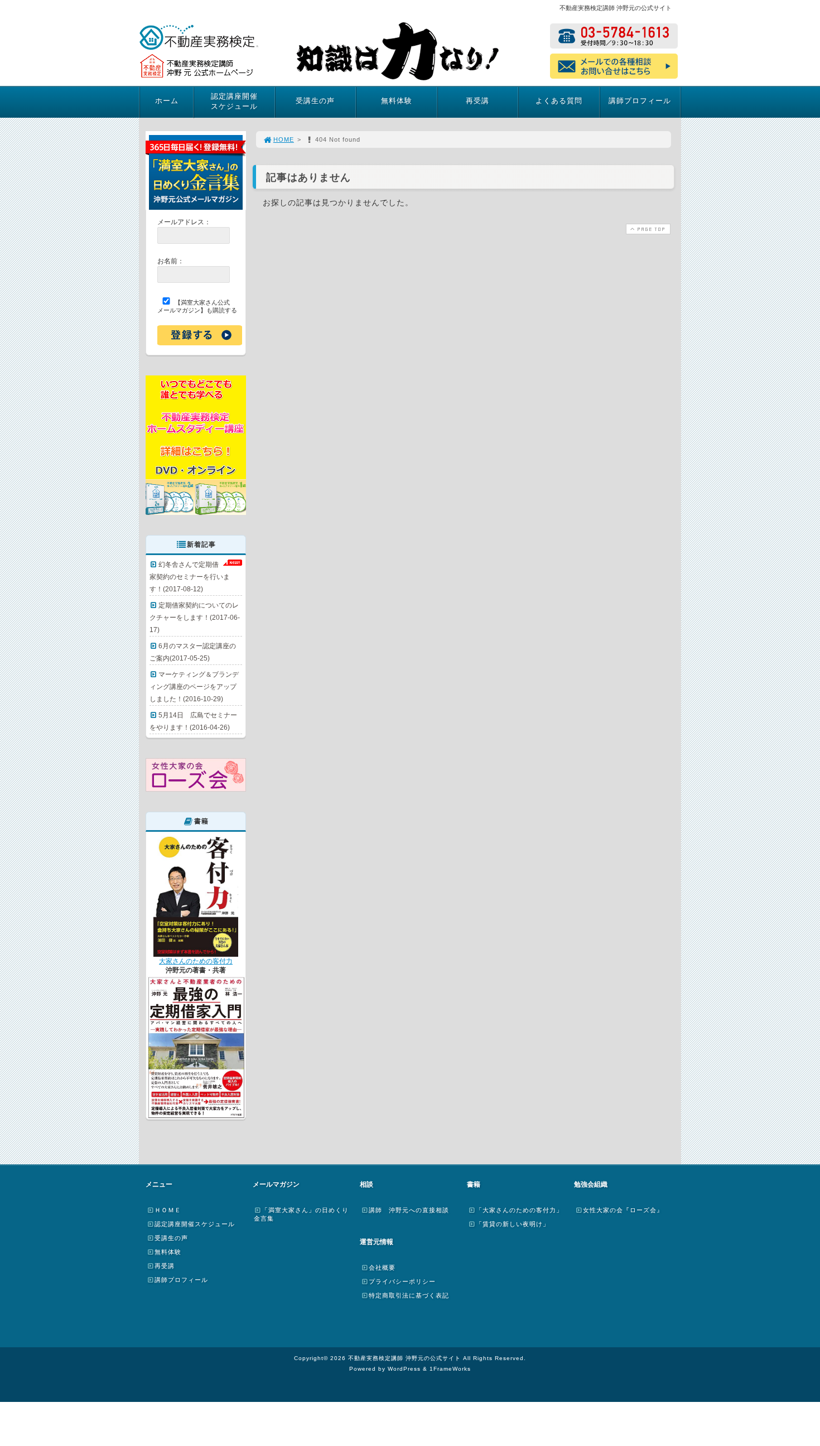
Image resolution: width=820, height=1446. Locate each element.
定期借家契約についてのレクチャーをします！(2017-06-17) (194, 617)
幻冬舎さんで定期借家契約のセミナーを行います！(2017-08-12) (189, 577)
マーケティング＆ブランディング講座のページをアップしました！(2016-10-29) (194, 687)
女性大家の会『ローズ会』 (623, 1210)
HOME (283, 139)
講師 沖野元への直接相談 (409, 1210)
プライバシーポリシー (402, 1281)
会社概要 (382, 1267)
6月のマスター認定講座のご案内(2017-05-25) (192, 652)
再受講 (477, 101)
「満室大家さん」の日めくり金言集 (301, 1214)
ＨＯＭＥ (168, 1210)
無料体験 (396, 101)
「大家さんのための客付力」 (519, 1210)
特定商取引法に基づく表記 (409, 1295)
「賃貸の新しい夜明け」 (512, 1224)
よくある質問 (559, 101)
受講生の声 (315, 101)
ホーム (167, 101)
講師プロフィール (640, 101)
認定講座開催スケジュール (234, 101)
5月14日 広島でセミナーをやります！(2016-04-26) (193, 721)
